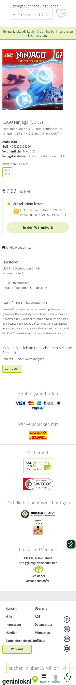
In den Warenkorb (38, 227)
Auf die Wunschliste (18, 247)
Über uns (41, 608)
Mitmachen (42, 632)
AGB (38, 616)
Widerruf (17, 649)
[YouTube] (67, 649)
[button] (44, 679)
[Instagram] (67, 639)
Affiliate (40, 641)
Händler (11, 632)
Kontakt (11, 608)
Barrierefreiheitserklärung (19, 641)
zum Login (12, 368)
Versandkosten (47, 563)
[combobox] (33, 668)
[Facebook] (67, 620)
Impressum (13, 624)
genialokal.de (17, 31)
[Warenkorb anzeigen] (67, 680)
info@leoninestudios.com (29, 288)
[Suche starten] (65, 668)
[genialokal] (20, 680)
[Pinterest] (67, 629)
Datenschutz (43, 624)
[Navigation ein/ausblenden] (56, 679)
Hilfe (9, 616)
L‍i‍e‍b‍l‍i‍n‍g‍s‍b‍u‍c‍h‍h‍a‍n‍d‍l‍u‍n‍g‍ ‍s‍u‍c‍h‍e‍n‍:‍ (34, 6)
